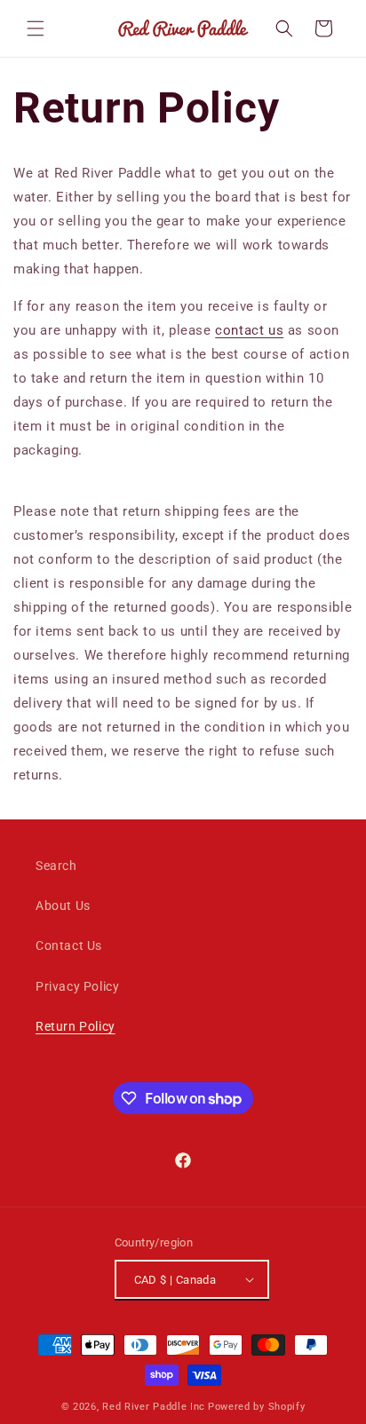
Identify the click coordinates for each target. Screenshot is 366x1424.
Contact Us (69, 945)
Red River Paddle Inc (153, 1406)
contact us (249, 330)
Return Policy (75, 1026)
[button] (35, 28)
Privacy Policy (77, 986)
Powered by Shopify (257, 1406)
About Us (63, 905)
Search (56, 865)
